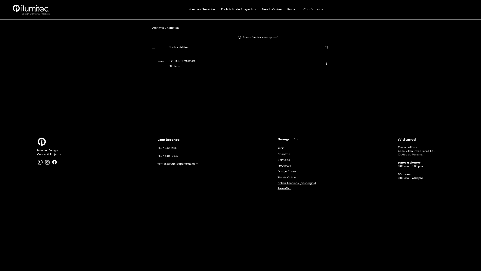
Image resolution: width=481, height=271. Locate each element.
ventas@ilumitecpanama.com (178, 164)
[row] (240, 46)
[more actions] (326, 63)
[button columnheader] (326, 47)
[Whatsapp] (40, 162)
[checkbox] (153, 47)
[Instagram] (47, 162)
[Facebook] (54, 162)
